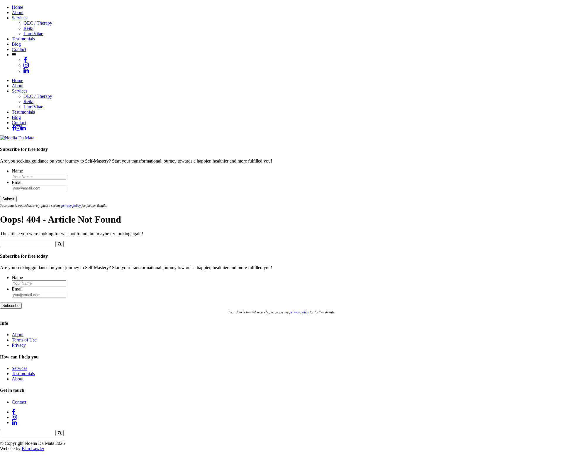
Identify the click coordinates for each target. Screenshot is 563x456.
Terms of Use (24, 339)
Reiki (28, 28)
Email (17, 182)
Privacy (19, 345)
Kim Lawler (33, 448)
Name (17, 170)
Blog (16, 44)
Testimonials (23, 38)
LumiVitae (33, 33)
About (17, 12)
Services (19, 17)
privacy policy (71, 206)
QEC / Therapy (37, 23)
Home (17, 7)
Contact (19, 49)
